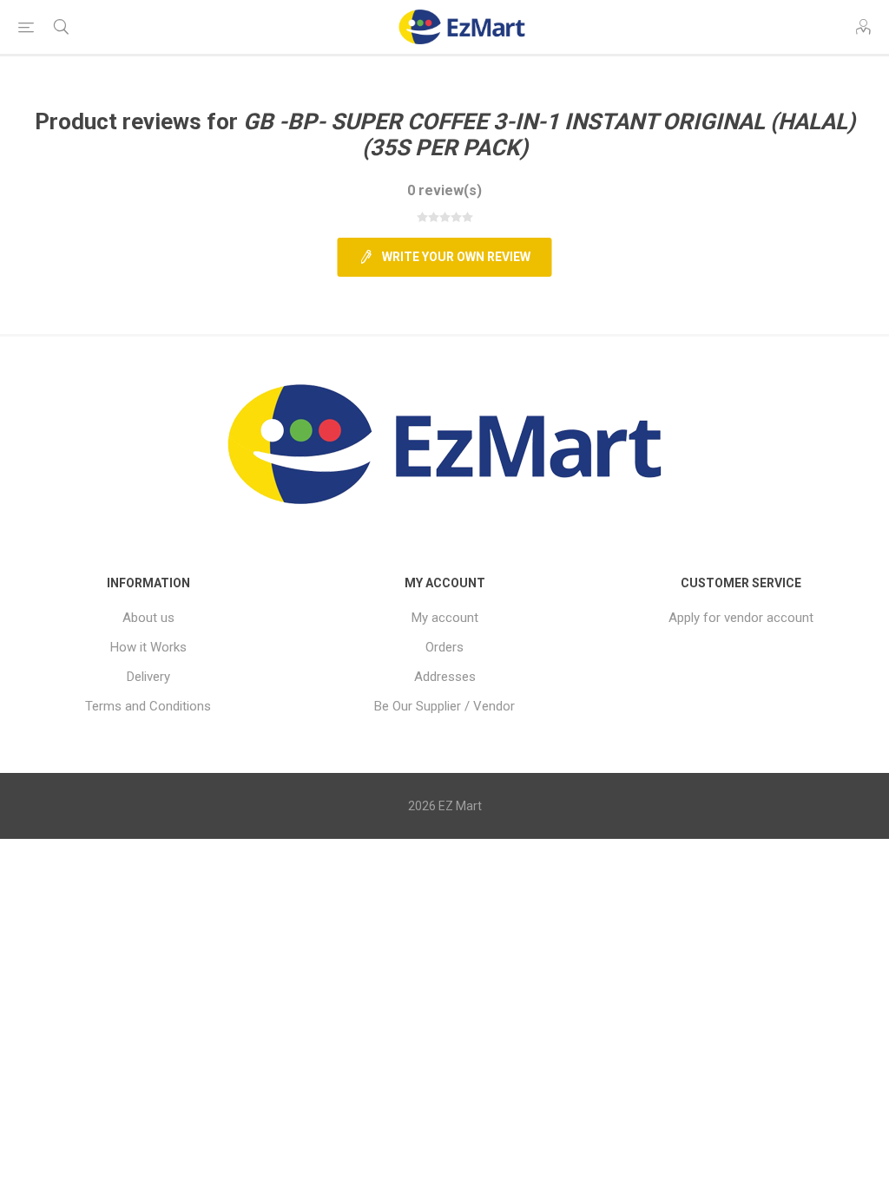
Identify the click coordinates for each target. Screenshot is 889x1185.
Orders (444, 647)
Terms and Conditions (148, 706)
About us (148, 617)
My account (445, 617)
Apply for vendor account (740, 617)
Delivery (148, 676)
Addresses (445, 676)
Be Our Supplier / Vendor (444, 706)
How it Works (148, 647)
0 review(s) (444, 190)
